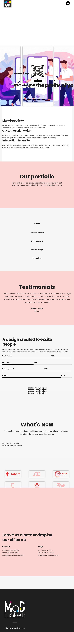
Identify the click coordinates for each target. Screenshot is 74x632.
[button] (6, 297)
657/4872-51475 (13, 553)
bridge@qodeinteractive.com (12, 555)
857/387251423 (48, 553)
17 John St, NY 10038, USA (11, 550)
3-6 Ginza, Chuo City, (45, 550)
